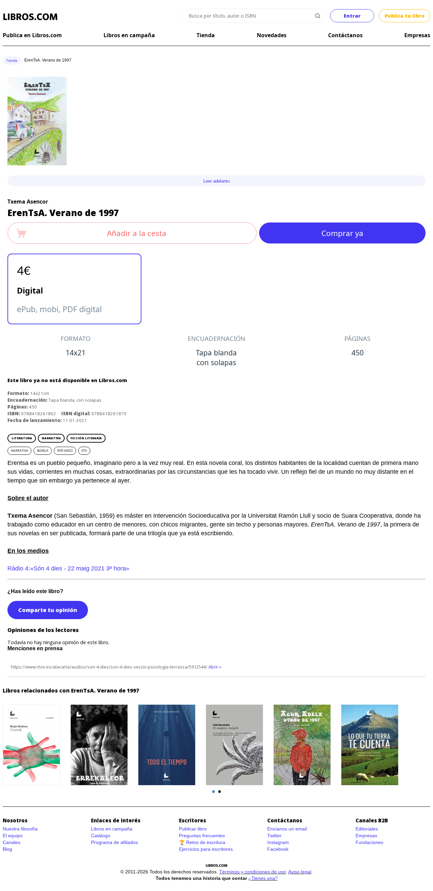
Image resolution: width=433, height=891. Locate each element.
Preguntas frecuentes (202, 835)
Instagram (278, 842)
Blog (7, 849)
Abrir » (214, 667)
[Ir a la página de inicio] (30, 17)
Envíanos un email (287, 828)
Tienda (206, 35)
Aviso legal (299, 871)
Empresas (417, 35)
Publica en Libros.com (32, 35)
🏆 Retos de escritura (202, 842)
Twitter (274, 835)
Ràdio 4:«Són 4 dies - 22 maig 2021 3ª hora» (68, 568)
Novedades (272, 35)
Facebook (278, 849)
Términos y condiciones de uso (252, 871)
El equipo (13, 835)
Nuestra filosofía (20, 828)
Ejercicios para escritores (206, 849)
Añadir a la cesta (136, 233)
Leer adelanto (216, 181)
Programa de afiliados (114, 842)
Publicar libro (193, 828)
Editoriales (367, 828)
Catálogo (100, 835)
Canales (11, 842)
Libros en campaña (129, 35)
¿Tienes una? (263, 878)
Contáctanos (345, 35)
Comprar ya (342, 233)
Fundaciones (369, 842)
